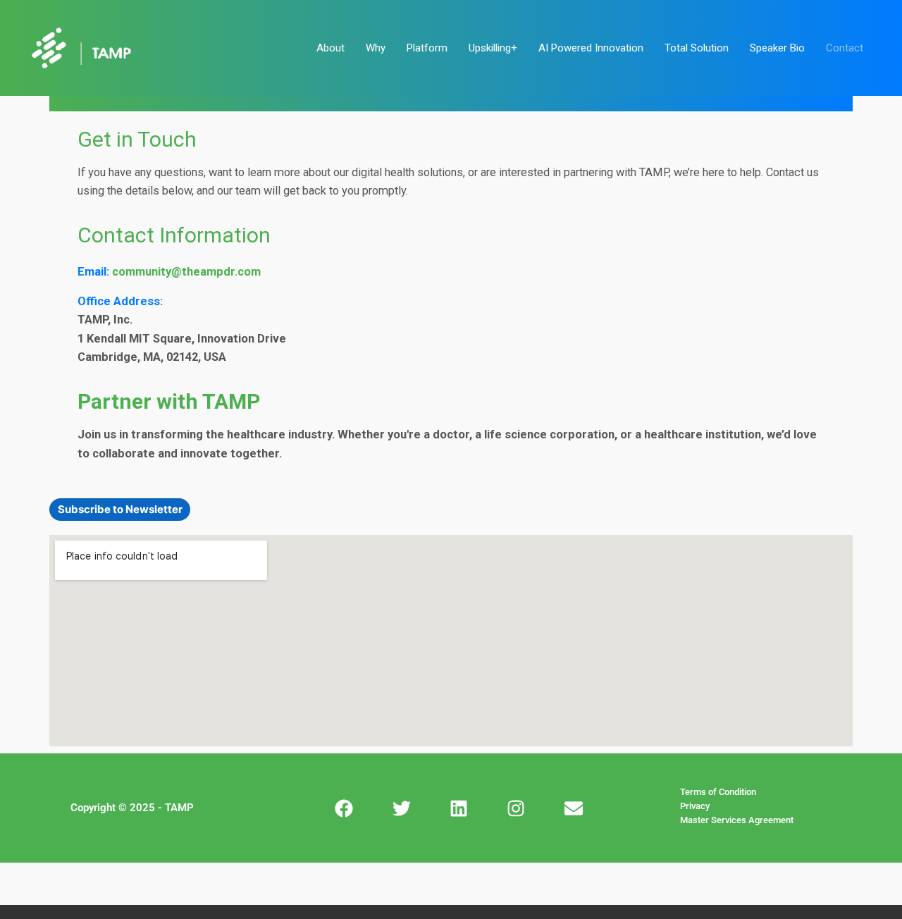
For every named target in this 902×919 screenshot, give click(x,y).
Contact (844, 48)
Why (375, 48)
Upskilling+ (493, 48)
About (330, 48)
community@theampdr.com (186, 271)
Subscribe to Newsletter (120, 509)
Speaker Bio (777, 48)
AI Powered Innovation (590, 48)
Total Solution (697, 48)
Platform (427, 48)
